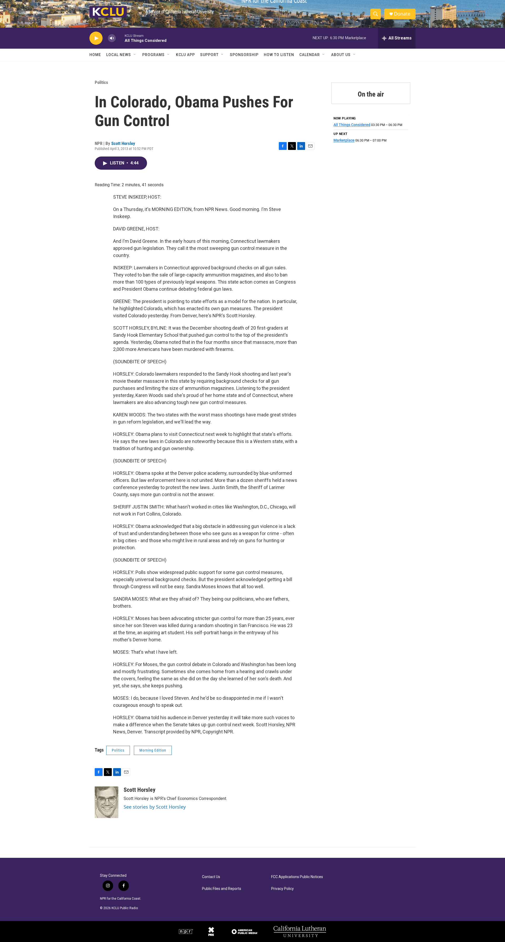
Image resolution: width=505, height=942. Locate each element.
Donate (402, 14)
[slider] (120, 38)
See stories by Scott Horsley (155, 807)
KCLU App (185, 55)
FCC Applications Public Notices (297, 877)
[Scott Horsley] (106, 802)
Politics (101, 82)
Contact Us (211, 877)
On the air (371, 94)
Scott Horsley (123, 143)
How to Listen (279, 55)
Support (209, 55)
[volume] (111, 38)
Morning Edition (152, 750)
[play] (96, 38)
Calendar (309, 55)
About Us (341, 55)
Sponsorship (244, 55)
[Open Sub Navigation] (135, 55)
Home (95, 55)
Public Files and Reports (221, 889)
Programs (153, 55)
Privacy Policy (282, 889)
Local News (118, 55)
